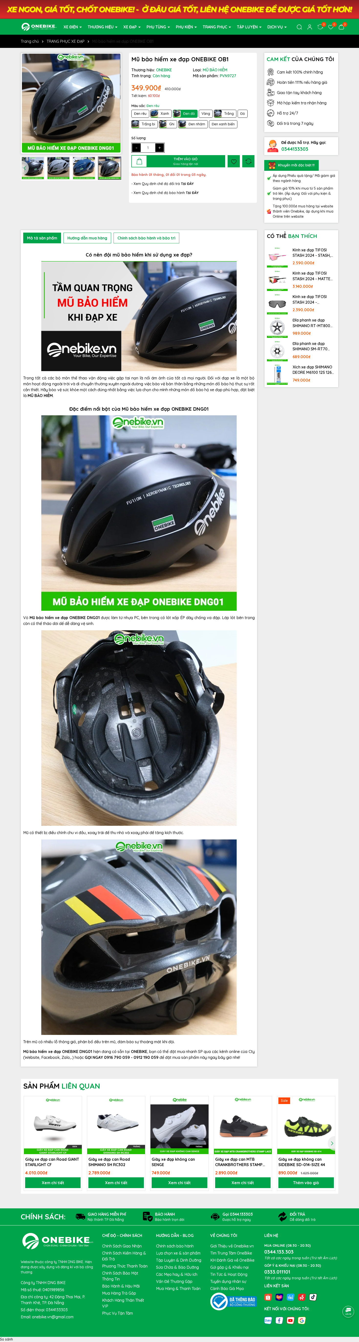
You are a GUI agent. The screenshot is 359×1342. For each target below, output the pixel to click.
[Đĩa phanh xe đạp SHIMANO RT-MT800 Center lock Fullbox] (277, 327)
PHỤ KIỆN (185, 26)
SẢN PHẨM (61, 1086)
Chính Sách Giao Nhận (122, 1246)
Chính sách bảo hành (175, 1246)
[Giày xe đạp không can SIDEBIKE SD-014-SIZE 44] (306, 1125)
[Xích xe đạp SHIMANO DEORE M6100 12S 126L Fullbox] (277, 374)
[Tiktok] (313, 1297)
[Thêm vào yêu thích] (234, 161)
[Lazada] (279, 1297)
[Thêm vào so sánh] (248, 161)
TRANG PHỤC (215, 26)
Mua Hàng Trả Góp (119, 1293)
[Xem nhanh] (76, 1119)
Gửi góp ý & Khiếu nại (229, 1267)
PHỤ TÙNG (157, 26)
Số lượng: (138, 138)
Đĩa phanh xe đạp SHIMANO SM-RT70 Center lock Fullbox (310, 346)
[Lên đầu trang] (348, 1298)
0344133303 (294, 149)
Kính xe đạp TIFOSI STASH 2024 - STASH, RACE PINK (312, 252)
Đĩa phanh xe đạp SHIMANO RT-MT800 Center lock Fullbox (311, 323)
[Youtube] (291, 1320)
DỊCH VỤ (275, 26)
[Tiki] (291, 1297)
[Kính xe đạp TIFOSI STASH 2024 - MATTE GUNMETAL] (277, 280)
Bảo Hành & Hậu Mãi (121, 1286)
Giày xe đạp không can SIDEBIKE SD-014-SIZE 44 (301, 1162)
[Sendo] (302, 1297)
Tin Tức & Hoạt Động (228, 1274)
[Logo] (39, 26)
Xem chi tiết (53, 1182)
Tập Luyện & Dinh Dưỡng (178, 1260)
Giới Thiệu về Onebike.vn (232, 1246)
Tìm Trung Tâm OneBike (231, 1253)
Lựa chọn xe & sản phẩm (178, 1253)
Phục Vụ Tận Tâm (117, 1313)
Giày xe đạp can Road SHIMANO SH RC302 (109, 1162)
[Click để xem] (71, 103)
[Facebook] (279, 1320)
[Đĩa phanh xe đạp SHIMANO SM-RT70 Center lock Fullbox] (277, 350)
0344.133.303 (279, 1252)
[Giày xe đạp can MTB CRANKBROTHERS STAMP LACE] (243, 1125)
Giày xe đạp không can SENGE (173, 1162)
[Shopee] (268, 1297)
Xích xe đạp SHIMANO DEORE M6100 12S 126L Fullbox (313, 370)
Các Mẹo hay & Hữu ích (176, 1274)
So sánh (6, 1339)
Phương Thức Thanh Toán (125, 1266)
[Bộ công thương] (233, 1301)
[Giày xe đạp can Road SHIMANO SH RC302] (116, 1125)
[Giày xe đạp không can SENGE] (179, 1125)
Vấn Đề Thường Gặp (174, 1281)
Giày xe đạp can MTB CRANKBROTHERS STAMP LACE (239, 1162)
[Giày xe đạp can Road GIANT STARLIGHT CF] (53, 1125)
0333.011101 (277, 1272)
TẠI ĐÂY (192, 193)
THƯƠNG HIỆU (101, 26)
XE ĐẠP (130, 26)
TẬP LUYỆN (248, 26)
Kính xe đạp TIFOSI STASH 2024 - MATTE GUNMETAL (311, 276)
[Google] (302, 1320)
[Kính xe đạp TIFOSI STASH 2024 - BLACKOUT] (277, 303)
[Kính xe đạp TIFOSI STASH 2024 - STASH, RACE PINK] (277, 257)
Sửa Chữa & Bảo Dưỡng (177, 1267)
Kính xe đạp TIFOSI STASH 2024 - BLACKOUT (310, 299)
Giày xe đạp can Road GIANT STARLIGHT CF (52, 1162)
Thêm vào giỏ (306, 1182)
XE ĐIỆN (71, 26)
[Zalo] (268, 1320)
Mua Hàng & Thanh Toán (178, 1288)
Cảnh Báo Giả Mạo (227, 1288)
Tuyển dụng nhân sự (228, 1281)
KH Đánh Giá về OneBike (232, 1260)
